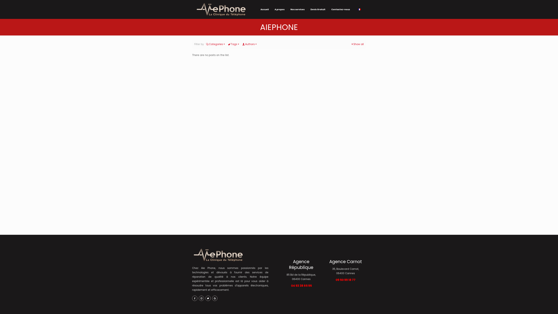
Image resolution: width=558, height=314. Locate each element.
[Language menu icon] (359, 9)
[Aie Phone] (221, 9)
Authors (250, 44)
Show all (358, 44)
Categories (216, 44)
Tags (234, 44)
